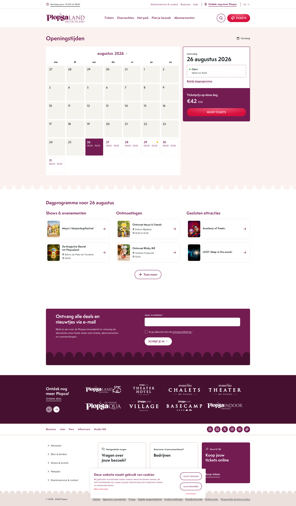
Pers (71, 429)
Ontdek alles (53, 398)
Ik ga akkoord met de (170, 331)
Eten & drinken (59, 454)
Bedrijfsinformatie (194, 499)
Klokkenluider (211, 499)
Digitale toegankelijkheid (150, 499)
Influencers (84, 429)
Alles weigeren (190, 486)
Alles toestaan (191, 476)
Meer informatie (101, 489)
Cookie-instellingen (173, 499)
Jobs (195, 4)
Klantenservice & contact (164, 4)
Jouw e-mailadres (153, 315)
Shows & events (59, 463)
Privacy (132, 499)
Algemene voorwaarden (114, 499)
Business (185, 4)
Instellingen (191, 494)
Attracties (56, 445)
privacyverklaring (182, 331)
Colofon (96, 499)
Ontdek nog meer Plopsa (222, 4)
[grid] (113, 116)
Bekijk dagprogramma (199, 81)
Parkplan (55, 471)
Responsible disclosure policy (235, 499)
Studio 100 (100, 429)
